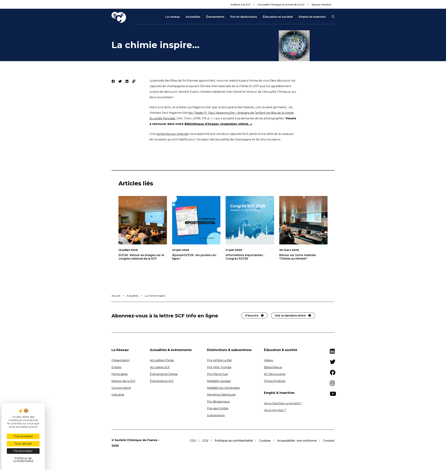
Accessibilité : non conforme (297, 440)
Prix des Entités (217, 408)
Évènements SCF (162, 381)
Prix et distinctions (243, 17)
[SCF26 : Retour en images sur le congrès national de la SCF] (142, 220)
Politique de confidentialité (234, 440)
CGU (193, 440)
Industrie (118, 394)
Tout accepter (23, 436)
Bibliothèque (273, 367)
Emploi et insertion (312, 17)
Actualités (193, 17)
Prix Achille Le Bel (219, 360)
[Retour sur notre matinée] (303, 220)
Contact (328, 440)
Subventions (216, 415)
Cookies (265, 440)
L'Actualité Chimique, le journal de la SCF (281, 4)
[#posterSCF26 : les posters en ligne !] (196, 220)
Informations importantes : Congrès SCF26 (245, 256)
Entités (116, 367)
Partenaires (120, 374)
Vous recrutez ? (275, 410)
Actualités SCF (160, 367)
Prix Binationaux (218, 401)
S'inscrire (252, 315)
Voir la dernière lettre (290, 315)
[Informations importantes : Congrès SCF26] (250, 220)
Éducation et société (278, 17)
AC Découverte (274, 374)
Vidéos (268, 360)
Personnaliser (23, 451)
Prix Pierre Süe (217, 374)
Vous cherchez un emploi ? (283, 403)
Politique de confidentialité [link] (23, 460)
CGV (205, 440)
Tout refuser (23, 443)
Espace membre (321, 4)
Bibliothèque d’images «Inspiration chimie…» (218, 124)
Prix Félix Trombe (219, 367)
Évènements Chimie (164, 374)
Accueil (116, 295)
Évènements (215, 17)
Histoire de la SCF (124, 381)
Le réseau (172, 17)
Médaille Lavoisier (219, 381)
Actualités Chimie (162, 360)
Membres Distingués (221, 394)
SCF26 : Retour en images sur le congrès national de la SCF (141, 256)
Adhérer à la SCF (240, 4)
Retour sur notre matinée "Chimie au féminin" (297, 256)
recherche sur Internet (172, 134)
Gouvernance (121, 388)
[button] (333, 16)
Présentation (121, 360)
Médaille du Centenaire (223, 388)
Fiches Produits (274, 381)
